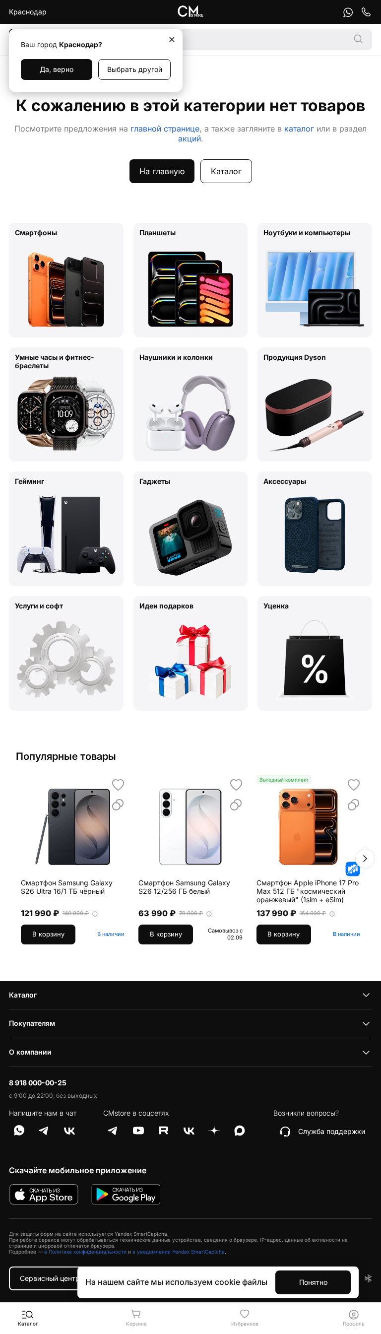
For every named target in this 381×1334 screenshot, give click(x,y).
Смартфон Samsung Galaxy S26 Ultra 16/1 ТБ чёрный (67, 887)
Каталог (226, 171)
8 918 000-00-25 (37, 1083)
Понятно (313, 1282)
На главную (162, 171)
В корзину (48, 934)
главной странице (164, 128)
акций (189, 138)
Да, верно (56, 69)
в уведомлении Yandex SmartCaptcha (178, 1252)
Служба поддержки (331, 1131)
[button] (365, 858)
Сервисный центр (50, 1278)
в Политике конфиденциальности (85, 1252)
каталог (299, 128)
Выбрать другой (134, 69)
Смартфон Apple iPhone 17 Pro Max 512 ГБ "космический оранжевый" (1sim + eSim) (307, 891)
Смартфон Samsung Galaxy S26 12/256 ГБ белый (184, 887)
